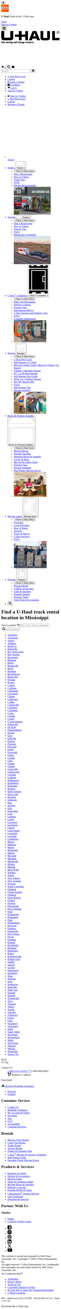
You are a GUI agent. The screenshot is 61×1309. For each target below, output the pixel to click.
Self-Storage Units (17, 1157)
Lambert (12, 816)
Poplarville (13, 931)
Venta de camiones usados (20, 1181)
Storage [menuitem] (12, 353)
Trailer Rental (14, 1145)
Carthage (12, 688)
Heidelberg (13, 783)
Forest (11, 749)
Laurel (11, 819)
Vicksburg (13, 1026)
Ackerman (13, 637)
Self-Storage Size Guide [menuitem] (26, 376)
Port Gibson (13, 934)
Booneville (13, 665)
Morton (11, 864)
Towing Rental (15, 1148)
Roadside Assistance (18, 1110)
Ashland (12, 643)
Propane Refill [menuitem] (21, 586)
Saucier (11, 965)
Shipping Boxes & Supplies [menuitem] (27, 456)
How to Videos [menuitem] (21, 177)
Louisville (12, 833)
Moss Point (13, 869)
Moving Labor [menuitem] (15, 516)
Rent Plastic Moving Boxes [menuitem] (27, 470)
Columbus (13, 710)
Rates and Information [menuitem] (25, 302)
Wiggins (12, 1046)
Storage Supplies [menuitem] (22, 390)
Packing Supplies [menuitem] (22, 453)
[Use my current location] (18, 625)
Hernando (12, 786)
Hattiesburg (13, 780)
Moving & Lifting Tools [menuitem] (26, 462)
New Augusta (14, 881)
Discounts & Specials (18, 1199)
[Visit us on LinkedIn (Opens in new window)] (10, 1242)
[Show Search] (8, 67)
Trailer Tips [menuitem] (19, 179)
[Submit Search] (33, 71)
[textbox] (34, 625)
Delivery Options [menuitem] (22, 304)
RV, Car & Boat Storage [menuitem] (26, 373)
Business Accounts (17, 1173)
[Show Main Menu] (4, 28)
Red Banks (13, 945)
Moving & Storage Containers (27, 1154)
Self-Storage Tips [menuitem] (22, 387)
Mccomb (12, 855)
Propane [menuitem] (12, 579)
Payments (12, 1115)
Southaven (13, 984)
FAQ (10, 1121)
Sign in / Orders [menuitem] (18, 96)
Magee (11, 847)
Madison (12, 844)
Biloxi (11, 663)
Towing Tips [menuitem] (20, 229)
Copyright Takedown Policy (22, 1287)
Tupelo (11, 1009)
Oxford (11, 900)
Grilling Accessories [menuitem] (24, 588)
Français (12, 1091)
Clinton (11, 696)
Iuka (10, 802)
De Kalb (12, 727)
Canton (11, 685)
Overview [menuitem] (19, 522)
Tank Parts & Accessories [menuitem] (26, 600)
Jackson (11, 805)
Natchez (12, 872)
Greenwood (13, 772)
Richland (12, 948)
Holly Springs (14, 791)
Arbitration (13, 1279)
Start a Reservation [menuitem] (23, 174)
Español (11, 1094)
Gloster (11, 763)
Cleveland (13, 693)
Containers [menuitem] (18, 295)
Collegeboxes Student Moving (23, 1193)
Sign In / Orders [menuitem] (15, 90)
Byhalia (11, 679)
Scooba (11, 967)
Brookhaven (14, 674)
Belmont (12, 660)
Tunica (11, 1006)
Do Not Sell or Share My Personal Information (31, 1290)
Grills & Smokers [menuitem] (22, 591)
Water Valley (14, 1032)
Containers (38, 295)
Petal (10, 920)
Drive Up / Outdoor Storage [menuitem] (27, 379)
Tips (10, 1118)
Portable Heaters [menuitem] (22, 594)
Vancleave (13, 1023)
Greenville (13, 769)
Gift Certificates (15, 1196)
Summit (11, 992)
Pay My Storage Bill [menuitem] (24, 382)
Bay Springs (14, 654)
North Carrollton (16, 886)
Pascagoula (13, 906)
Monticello (13, 861)
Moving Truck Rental (18, 1140)
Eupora (11, 741)
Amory (11, 640)
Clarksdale (13, 691)
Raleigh (11, 942)
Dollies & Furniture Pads (20, 1151)
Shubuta (12, 978)
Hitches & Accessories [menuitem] (25, 185)
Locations (16, 1293)
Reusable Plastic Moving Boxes (23, 1160)
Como (11, 713)
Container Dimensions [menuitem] (25, 318)
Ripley (11, 953)
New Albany (14, 878)
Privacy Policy (15, 1281)
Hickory (12, 788)
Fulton (11, 755)
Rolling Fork (14, 959)
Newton (11, 883)
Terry (10, 1001)
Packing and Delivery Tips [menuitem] (31, 313)
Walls (10, 1029)
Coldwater (13, 699)
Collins (11, 702)
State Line (13, 990)
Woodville (13, 1051)
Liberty (11, 828)
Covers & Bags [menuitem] (21, 459)
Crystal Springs (15, 721)
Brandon (12, 671)
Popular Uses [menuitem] (20, 307)
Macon (11, 842)
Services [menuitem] (18, 531)
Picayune (12, 925)
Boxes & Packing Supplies (21, 445)
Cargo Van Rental (16, 1142)
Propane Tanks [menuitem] (21, 597)
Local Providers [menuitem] (21, 525)
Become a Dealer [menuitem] (16, 82)
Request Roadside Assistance (19, 1086)
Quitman (12, 939)
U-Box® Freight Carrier (19, 1221)
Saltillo (11, 962)
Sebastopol (13, 970)
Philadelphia (14, 923)
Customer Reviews (17, 1126)
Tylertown (13, 1015)
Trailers (20, 168)
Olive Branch (14, 897)
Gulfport (12, 777)
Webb (10, 1040)
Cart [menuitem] (13, 88)
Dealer (11, 1218)
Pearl (10, 911)
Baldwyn (12, 646)
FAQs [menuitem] (17, 182)
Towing (12, 217)
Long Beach (14, 830)
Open (4, 21)
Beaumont (13, 657)
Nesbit (11, 875)
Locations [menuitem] (15, 85)
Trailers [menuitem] (11, 167)
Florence (12, 744)
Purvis (11, 937)
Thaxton (12, 1004)
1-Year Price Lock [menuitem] (16, 76)
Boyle (10, 668)
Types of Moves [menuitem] (22, 533)
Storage (21, 353)
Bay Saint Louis (15, 651)
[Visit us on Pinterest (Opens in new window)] (10, 1238)
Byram (11, 682)
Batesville (12, 649)
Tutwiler (12, 1012)
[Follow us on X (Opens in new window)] (10, 1247)
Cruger (11, 719)
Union (11, 1018)
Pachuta (11, 903)
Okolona (12, 895)
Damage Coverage (17, 1187)
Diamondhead (14, 730)
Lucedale (12, 836)
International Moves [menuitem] (23, 310)
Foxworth (12, 752)
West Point (13, 1043)
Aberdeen (12, 635)
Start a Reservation (23, 223)
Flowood (12, 746)
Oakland (12, 889)
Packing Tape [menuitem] (20, 465)
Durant (11, 733)
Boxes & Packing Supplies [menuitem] (21, 415)
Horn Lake (13, 794)
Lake (10, 814)
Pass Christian (14, 909)
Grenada (12, 774)
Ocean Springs (15, 892)
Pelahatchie (13, 914)
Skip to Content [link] (9, 24)
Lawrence (12, 822)
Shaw (10, 976)
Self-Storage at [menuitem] (25, 362)
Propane (22, 580)
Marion (11, 853)
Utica (10, 1020)
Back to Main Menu (25, 171)
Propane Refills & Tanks (20, 1190)
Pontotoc (12, 928)
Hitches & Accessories (19, 1176)
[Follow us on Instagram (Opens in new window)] (10, 1233)
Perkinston (13, 917)
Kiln (10, 808)
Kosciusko (13, 811)
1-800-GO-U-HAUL (19, 1071)
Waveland (12, 1034)
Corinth (11, 716)
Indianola (12, 800)
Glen (10, 760)
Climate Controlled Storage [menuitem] (27, 370)
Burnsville (13, 677)
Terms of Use (14, 1284)
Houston (12, 797)
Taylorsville (13, 998)
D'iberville (13, 724)
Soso (10, 981)
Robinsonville (14, 956)
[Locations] (13, 67)
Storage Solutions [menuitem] (22, 467)
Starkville (12, 987)
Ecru (10, 735)
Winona (11, 1048)
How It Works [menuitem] (21, 528)
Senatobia (12, 973)
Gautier (11, 758)
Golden (11, 766)
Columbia (12, 707)
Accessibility (14, 1124)
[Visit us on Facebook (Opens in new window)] (10, 1228)
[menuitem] (37, 223)
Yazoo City (13, 1054)
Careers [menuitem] (11, 79)
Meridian (12, 858)
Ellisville (12, 738)
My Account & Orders (19, 1112)
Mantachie (13, 850)
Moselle (11, 867)
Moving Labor (30, 516)
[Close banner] (3, 3)
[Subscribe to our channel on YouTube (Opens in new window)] (10, 1251)
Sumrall (11, 995)
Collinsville (13, 705)
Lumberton (13, 839)
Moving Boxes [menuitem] (21, 451)
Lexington (13, 825)
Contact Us (13, 1107)
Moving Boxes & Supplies (21, 1184)
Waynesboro (14, 1037)
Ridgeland (13, 951)
